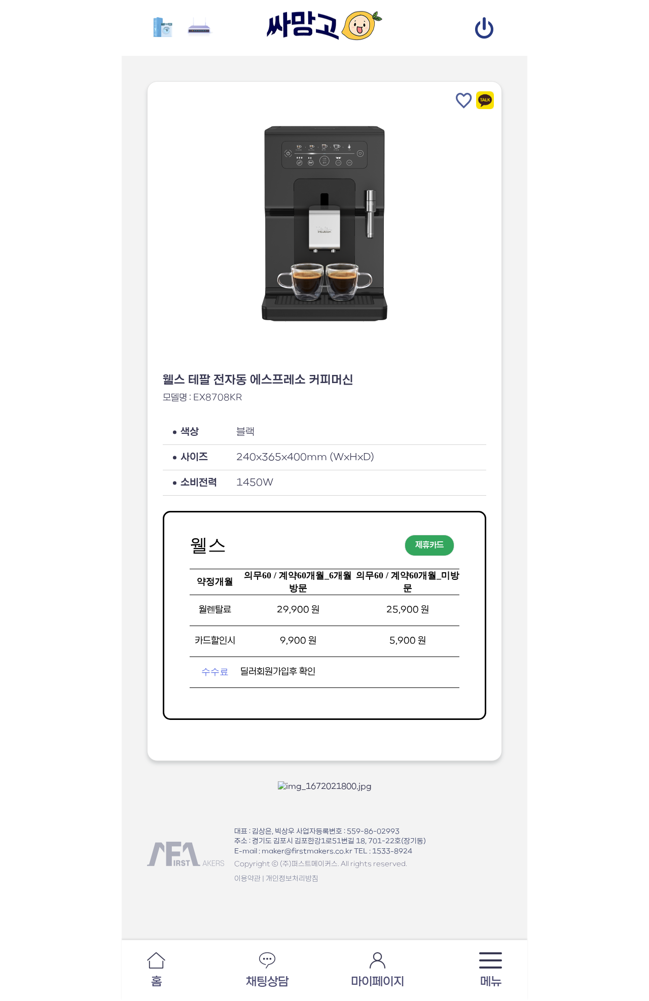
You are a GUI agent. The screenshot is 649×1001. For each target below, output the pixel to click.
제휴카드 (429, 545)
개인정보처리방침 (292, 878)
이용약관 (247, 878)
